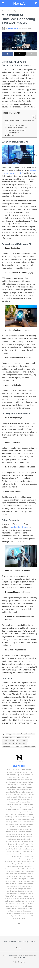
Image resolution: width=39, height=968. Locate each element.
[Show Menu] (3, 3)
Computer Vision (8, 740)
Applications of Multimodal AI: (17, 128)
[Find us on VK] (21, 962)
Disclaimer (12, 941)
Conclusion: (11, 135)
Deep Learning (22, 740)
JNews (10, 955)
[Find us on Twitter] (16, 962)
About (5, 941)
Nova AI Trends (13, 28)
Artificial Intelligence (13, 11)
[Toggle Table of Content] (32, 117)
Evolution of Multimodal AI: (16, 125)
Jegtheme (22, 957)
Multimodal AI (7, 747)
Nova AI (19, 3)
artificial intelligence (19, 527)
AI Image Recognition (27, 734)
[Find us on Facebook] (13, 962)
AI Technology (7, 737)
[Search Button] (36, 3)
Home (3, 11)
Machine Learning (19, 743)
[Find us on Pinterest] (18, 962)
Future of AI (7, 743)
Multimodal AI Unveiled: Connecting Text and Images (19, 121)
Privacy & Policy (23, 941)
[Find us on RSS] (24, 962)
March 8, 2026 (26, 28)
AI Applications (12, 734)
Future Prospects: (13, 132)
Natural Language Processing (25, 747)
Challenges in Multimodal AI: (17, 130)
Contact (32, 941)
